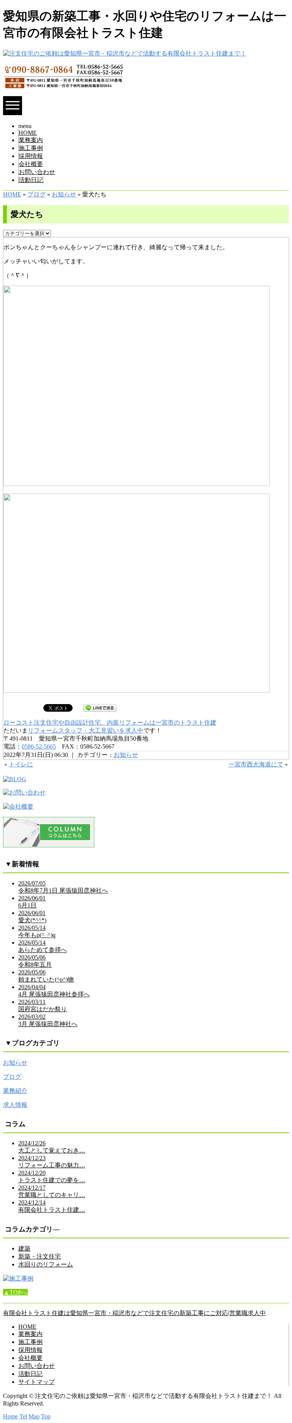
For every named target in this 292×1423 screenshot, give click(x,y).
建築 (24, 1248)
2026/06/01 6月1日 (32, 902)
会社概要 (31, 164)
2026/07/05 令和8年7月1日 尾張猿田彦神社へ (63, 887)
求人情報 (15, 1105)
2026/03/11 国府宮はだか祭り (42, 1005)
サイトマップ (36, 1382)
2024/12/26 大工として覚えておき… (51, 1147)
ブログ (36, 194)
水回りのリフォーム (45, 1264)
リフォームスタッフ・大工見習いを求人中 (85, 730)
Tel (23, 1416)
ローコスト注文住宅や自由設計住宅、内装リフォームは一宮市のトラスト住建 (109, 722)
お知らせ (64, 194)
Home (10, 1416)
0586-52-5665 (39, 746)
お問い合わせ (37, 172)
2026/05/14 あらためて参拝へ (42, 946)
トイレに (21, 764)
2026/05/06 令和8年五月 (35, 961)
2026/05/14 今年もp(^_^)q (37, 931)
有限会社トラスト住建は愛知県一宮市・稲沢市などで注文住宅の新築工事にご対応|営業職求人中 (134, 1313)
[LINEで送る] (100, 707)
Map (34, 1416)
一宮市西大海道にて (256, 764)
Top (46, 1416)
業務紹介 (15, 1090)
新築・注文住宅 (39, 1256)
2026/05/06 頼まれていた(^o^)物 (46, 976)
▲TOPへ (15, 1292)
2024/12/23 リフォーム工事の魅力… (51, 1161)
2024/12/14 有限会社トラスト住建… (51, 1206)
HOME (28, 133)
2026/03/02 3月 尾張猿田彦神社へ (48, 1020)
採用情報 (31, 156)
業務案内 (31, 140)
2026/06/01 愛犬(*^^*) (32, 916)
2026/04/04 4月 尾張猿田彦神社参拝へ (54, 990)
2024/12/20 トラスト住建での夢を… (51, 1176)
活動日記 (31, 180)
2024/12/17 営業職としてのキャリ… (51, 1191)
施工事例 (31, 148)
